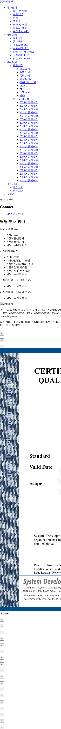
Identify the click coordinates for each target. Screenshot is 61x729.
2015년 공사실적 (29, 136)
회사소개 (12, 7)
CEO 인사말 (20, 11)
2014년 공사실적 (29, 139)
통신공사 (18, 41)
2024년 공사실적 (29, 105)
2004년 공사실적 (29, 173)
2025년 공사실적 (29, 102)
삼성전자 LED (21, 55)
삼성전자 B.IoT (21, 58)
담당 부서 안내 (15, 213)
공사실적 (12, 62)
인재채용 (18, 190)
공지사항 (18, 187)
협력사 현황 (20, 28)
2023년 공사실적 (29, 109)
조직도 (17, 21)
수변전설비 (26, 72)
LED (22, 85)
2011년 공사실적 (29, 149)
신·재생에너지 (28, 82)
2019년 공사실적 (29, 122)
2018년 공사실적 (29, 126)
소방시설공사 (21, 45)
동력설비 (25, 75)
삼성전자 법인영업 (23, 51)
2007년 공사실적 (29, 163)
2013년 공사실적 (29, 143)
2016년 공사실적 (29, 132)
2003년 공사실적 (29, 177)
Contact (10, 194)
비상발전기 (26, 79)
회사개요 (18, 14)
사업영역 (12, 34)
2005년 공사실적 (29, 170)
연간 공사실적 (21, 98)
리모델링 (25, 68)
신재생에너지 (21, 48)
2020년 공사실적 (29, 119)
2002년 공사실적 (29, 180)
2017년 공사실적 (29, 129)
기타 (22, 95)
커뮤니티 (12, 183)
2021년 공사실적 (29, 115)
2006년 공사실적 (29, 166)
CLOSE (4, 613)
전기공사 (18, 38)
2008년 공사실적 (29, 160)
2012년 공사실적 (29, 146)
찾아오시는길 (21, 31)
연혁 (15, 17)
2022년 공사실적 (29, 112)
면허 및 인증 (20, 24)
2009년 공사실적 (29, 156)
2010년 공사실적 (29, 153)
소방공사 (25, 92)
